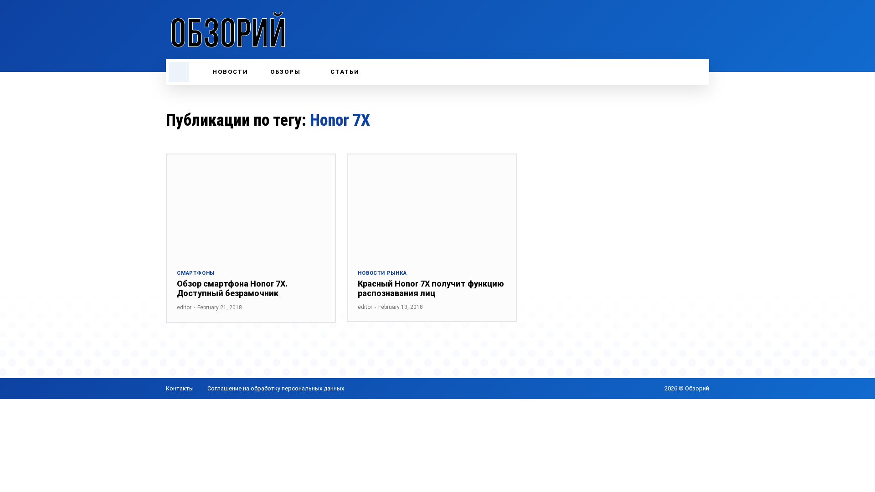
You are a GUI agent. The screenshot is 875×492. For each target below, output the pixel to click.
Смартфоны (196, 273)
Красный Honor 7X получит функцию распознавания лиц (431, 288)
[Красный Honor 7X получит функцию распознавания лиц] (432, 206)
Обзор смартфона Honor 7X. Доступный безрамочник (232, 288)
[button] (179, 72)
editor (184, 307)
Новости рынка (382, 273)
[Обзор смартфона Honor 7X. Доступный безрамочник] (251, 206)
